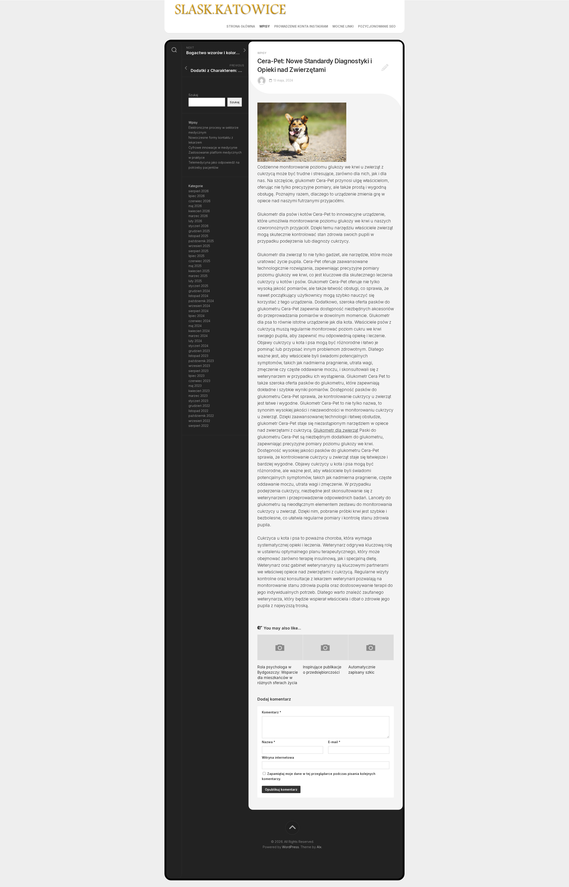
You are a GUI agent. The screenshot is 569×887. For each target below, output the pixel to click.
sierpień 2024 (198, 311)
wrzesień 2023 (199, 366)
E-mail (334, 742)
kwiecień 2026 (199, 211)
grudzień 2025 (199, 231)
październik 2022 (201, 416)
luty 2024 (195, 341)
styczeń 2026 (198, 226)
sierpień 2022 (198, 426)
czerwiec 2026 (199, 201)
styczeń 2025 (198, 286)
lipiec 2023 (196, 376)
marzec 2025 (198, 276)
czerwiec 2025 (199, 261)
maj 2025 (195, 266)
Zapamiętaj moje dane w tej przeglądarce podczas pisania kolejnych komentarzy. (318, 776)
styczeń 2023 (198, 401)
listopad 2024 (198, 296)
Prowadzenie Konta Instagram (301, 26)
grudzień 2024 (199, 291)
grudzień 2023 (199, 351)
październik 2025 (201, 241)
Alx (319, 847)
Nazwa (268, 742)
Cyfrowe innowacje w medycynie (212, 147)
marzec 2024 (198, 336)
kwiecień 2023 (199, 391)
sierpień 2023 (198, 371)
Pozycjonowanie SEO (377, 26)
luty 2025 (195, 281)
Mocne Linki (343, 26)
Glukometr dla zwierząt (336, 430)
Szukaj (193, 95)
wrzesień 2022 (199, 421)
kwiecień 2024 (199, 331)
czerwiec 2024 (199, 321)
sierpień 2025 (198, 251)
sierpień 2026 (198, 191)
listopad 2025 (198, 236)
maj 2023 (195, 386)
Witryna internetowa (278, 757)
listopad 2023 (198, 356)
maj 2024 (195, 326)
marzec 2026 (198, 216)
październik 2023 (201, 361)
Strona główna (240, 26)
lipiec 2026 (196, 196)
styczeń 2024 (198, 346)
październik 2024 (201, 301)
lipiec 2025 (196, 256)
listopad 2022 (198, 411)
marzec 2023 (198, 396)
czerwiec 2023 (199, 381)
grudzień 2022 (199, 406)
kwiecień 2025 (199, 271)
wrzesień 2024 (199, 306)
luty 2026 (195, 221)
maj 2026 (195, 206)
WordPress (290, 847)
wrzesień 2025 (199, 246)
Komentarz (271, 712)
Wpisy (264, 26)
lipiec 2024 (196, 316)
